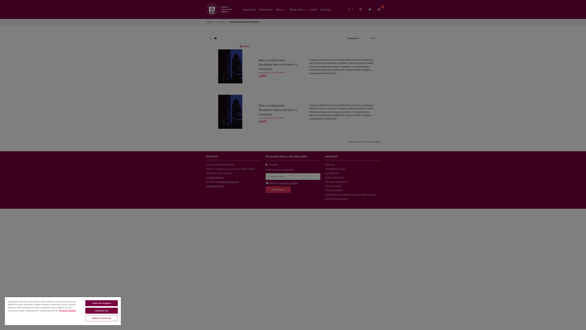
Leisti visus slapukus (101, 303)
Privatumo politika (67, 311)
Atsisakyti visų (101, 311)
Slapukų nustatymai (101, 318)
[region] (63, 311)
